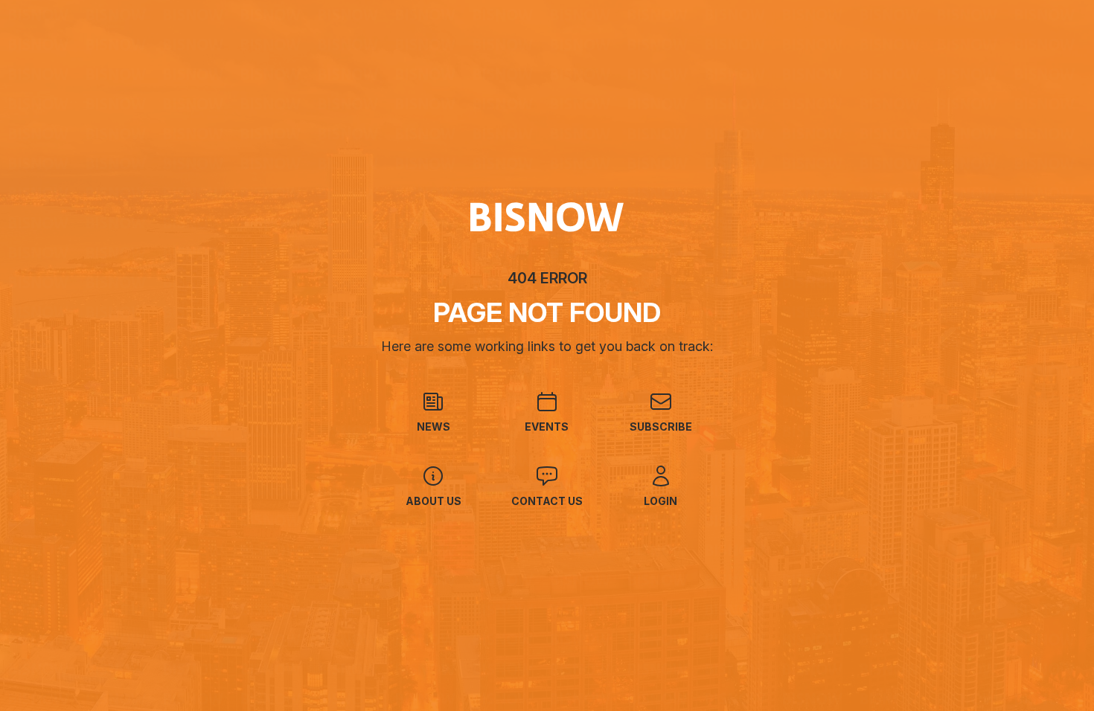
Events (547, 426)
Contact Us (547, 501)
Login (660, 501)
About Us (433, 501)
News (433, 426)
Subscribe (661, 426)
